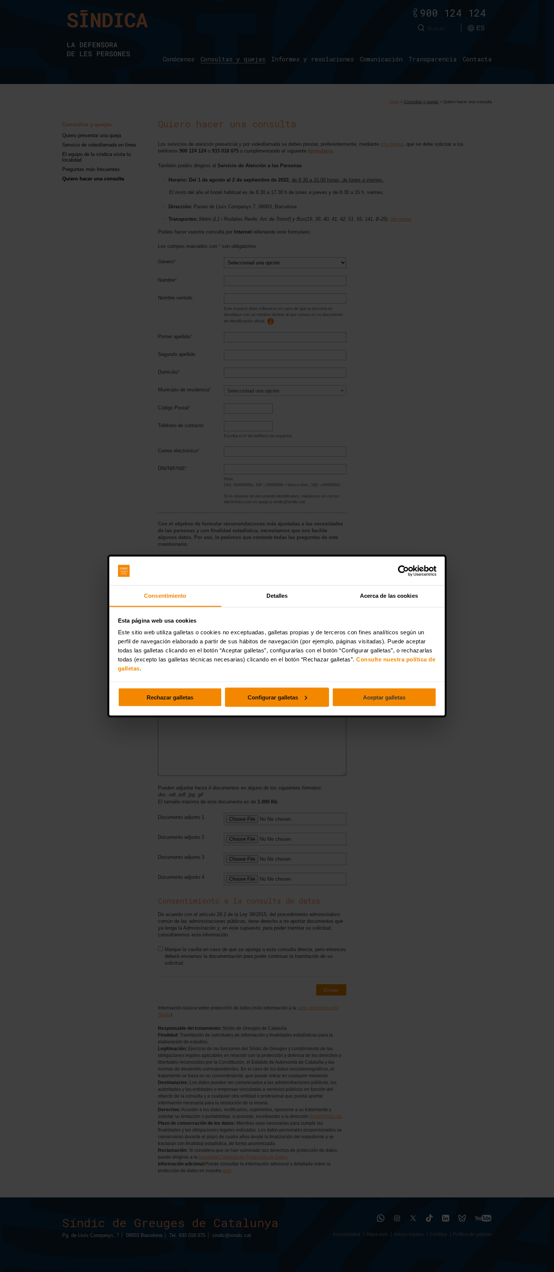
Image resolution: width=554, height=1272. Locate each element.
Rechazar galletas (170, 697)
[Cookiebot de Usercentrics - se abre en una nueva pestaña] (403, 571)
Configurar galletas (273, 697)
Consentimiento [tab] (165, 595)
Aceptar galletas (384, 697)
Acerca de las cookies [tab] (389, 595)
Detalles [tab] (277, 595)
